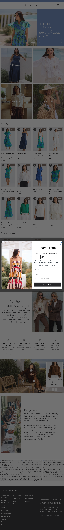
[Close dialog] (60, 243)
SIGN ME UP (47, 284)
